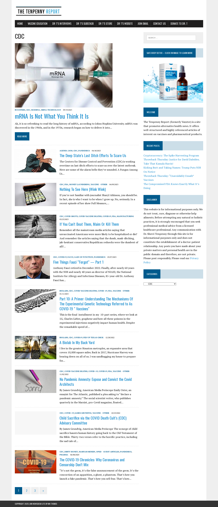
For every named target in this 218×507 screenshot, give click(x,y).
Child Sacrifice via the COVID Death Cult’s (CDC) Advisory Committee (93, 420)
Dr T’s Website (125, 23)
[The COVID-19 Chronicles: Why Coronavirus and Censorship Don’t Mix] (35, 471)
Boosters (20, 110)
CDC (28, 110)
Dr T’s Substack (85, 23)
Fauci (70, 257)
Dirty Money (71, 451)
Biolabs (64, 291)
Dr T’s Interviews (61, 23)
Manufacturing (125, 216)
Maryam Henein (87, 451)
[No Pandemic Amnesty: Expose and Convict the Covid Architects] (35, 391)
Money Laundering (79, 184)
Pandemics (84, 150)
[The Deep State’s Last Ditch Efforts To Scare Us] (35, 170)
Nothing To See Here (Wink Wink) (83, 189)
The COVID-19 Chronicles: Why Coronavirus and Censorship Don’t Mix (92, 462)
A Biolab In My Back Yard (77, 342)
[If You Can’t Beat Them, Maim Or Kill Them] (35, 235)
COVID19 (107, 216)
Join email (143, 23)
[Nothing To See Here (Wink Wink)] (35, 204)
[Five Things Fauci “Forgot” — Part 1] (32, 276)
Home (20, 23)
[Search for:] (171, 37)
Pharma (64, 454)
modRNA (35, 110)
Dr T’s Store (105, 23)
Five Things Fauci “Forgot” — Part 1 (78, 262)
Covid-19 (102, 291)
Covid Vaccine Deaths (90, 216)
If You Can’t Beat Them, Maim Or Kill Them (89, 224)
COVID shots (71, 216)
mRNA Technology (51, 110)
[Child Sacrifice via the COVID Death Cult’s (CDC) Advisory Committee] (35, 432)
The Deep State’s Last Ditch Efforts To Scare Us (93, 155)
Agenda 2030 (66, 150)
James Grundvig (83, 413)
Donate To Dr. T (179, 23)
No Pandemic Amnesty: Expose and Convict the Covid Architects (96, 381)
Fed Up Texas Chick (93, 337)
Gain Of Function (83, 257)
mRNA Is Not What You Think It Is (52, 115)
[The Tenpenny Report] (109, 10)
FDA (66, 184)
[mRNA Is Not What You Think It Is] (64, 105)
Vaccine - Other (99, 184)
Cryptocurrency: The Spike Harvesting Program (171, 155)
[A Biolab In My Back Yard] (35, 357)
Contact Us (159, 23)
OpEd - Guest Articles (107, 451)
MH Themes (52, 503)
